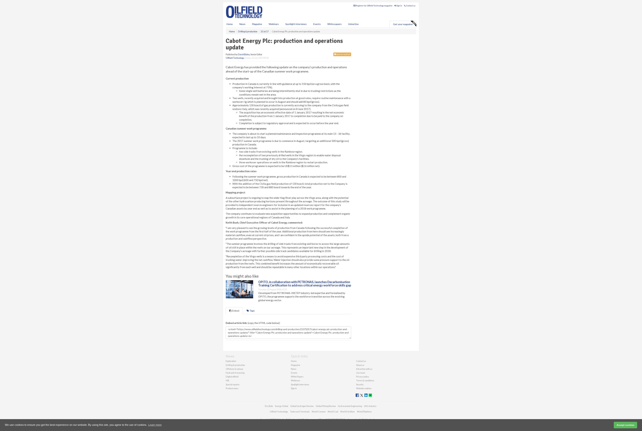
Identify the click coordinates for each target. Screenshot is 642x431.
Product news (232, 388)
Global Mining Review (326, 406)
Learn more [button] (155, 424)
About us (360, 365)
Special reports (232, 384)
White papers (334, 24)
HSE (227, 380)
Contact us (410, 6)
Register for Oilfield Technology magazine (374, 6)
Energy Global (281, 406)
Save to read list (343, 54)
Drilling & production (235, 365)
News (293, 369)
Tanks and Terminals (300, 411)
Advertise (353, 24)
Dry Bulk (269, 406)
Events (317, 24)
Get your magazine (403, 24)
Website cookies (363, 388)
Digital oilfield (232, 376)
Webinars (274, 24)
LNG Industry (370, 406)
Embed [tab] (235, 310)
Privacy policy (362, 376)
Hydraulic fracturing (235, 372)
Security (360, 384)
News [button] (242, 24)
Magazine (257, 24)
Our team (360, 372)
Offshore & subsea (234, 369)
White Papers (297, 376)
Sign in (399, 6)
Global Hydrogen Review (302, 406)
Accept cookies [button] (625, 425)
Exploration (231, 361)
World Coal (333, 411)
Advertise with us (364, 369)
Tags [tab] (252, 310)
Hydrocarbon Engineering (350, 406)
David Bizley (244, 54)
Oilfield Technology (235, 58)
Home (230, 24)
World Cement (319, 411)
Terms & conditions (365, 380)
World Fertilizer (347, 411)
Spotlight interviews (296, 24)
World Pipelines (364, 411)
